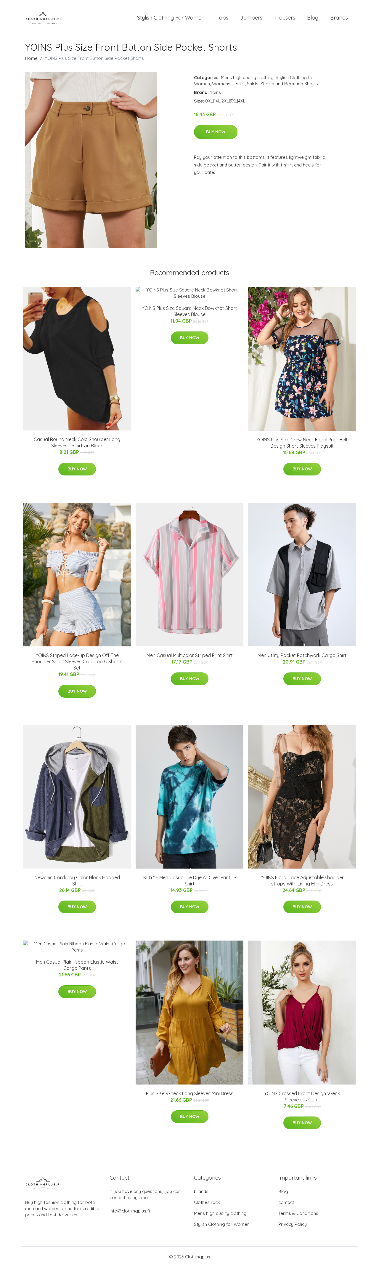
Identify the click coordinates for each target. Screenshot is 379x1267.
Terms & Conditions (298, 1213)
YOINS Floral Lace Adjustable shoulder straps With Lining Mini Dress (302, 880)
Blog (312, 17)
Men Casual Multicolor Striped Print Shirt (190, 655)
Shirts (252, 84)
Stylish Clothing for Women (222, 1224)
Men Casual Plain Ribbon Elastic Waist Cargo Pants (77, 965)
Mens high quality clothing (247, 77)
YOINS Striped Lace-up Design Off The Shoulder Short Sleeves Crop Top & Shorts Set (77, 661)
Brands (339, 17)
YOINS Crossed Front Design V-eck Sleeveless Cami (302, 1096)
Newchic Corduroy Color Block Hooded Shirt (77, 880)
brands (201, 1191)
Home (31, 58)
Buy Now (215, 131)
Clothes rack (207, 1202)
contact (286, 1202)
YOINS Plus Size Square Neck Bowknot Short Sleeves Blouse (189, 311)
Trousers (284, 17)
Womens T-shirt (228, 84)
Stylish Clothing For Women (171, 17)
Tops (222, 17)
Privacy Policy (292, 1224)
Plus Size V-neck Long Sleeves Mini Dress (189, 1093)
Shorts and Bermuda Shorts (289, 84)
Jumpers (251, 17)
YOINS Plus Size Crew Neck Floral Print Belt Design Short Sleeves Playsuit (302, 443)
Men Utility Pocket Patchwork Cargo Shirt (302, 655)
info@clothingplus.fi (130, 1211)
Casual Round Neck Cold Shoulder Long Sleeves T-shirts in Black (77, 442)
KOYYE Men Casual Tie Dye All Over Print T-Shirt (189, 880)
